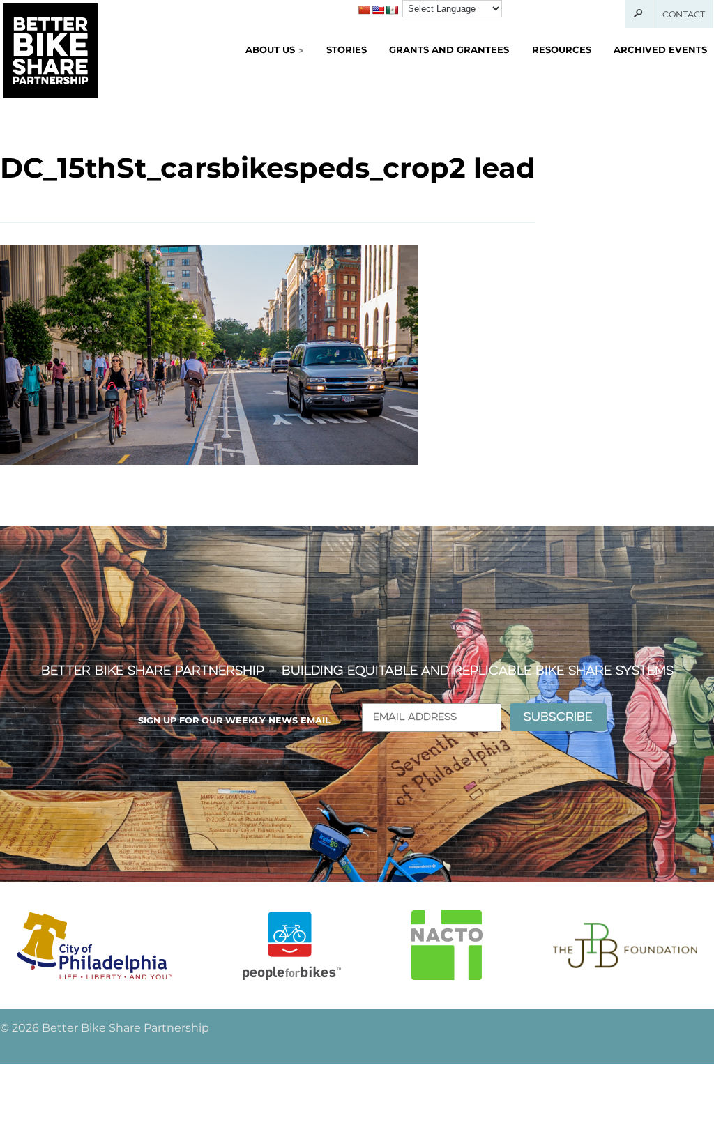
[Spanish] (392, 9)
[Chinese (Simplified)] (364, 9)
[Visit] (94, 945)
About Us (270, 49)
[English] (378, 9)
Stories (346, 49)
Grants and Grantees (449, 49)
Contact (683, 14)
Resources (561, 49)
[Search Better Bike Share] (639, 14)
